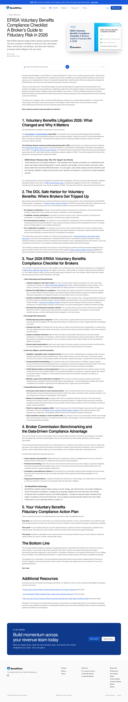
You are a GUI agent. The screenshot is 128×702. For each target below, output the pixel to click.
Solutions (64, 8)
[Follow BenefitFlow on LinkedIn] (8, 675)
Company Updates (115, 681)
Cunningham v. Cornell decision (36, 134)
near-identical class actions (34, 148)
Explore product (108, 639)
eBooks (112, 684)
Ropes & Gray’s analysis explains (56, 203)
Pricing (85, 8)
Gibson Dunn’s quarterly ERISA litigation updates (61, 410)
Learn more (94, 2)
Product (43, 8)
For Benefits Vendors (87, 674)
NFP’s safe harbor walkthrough (56, 285)
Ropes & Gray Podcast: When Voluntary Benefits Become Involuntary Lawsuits (49, 589)
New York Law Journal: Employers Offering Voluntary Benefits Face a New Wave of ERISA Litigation (56, 598)
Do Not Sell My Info (110, 695)
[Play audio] (67, 67)
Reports (112, 687)
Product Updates (115, 679)
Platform (63, 671)
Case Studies (114, 674)
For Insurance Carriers (88, 671)
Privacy (119, 695)
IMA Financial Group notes (54, 183)
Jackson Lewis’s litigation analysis (81, 250)
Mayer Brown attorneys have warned (36, 270)
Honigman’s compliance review (49, 302)
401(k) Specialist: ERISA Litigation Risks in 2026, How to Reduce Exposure (48, 594)
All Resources (114, 671)
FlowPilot (53, 8)
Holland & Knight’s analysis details (44, 150)
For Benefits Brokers (87, 676)
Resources (74, 8)
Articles (112, 676)
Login (107, 8)
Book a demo (116, 8)
